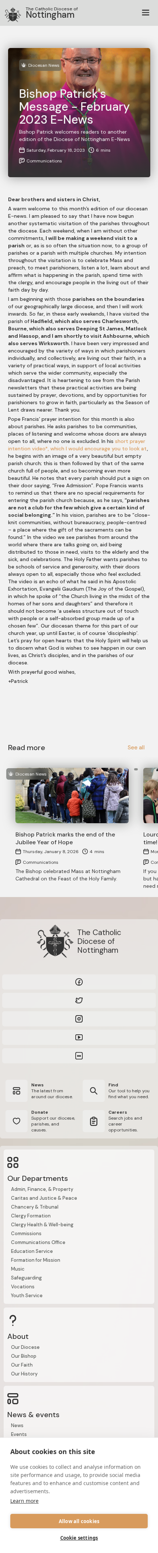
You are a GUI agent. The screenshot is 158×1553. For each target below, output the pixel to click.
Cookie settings (79, 1538)
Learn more (24, 1500)
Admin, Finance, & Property (42, 1189)
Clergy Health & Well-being (42, 1225)
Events (19, 1434)
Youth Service (27, 1295)
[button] (145, 13)
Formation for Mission (35, 1260)
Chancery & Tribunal (34, 1207)
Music (18, 1269)
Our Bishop (23, 1356)
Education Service (32, 1251)
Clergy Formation (31, 1216)
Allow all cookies (79, 1521)
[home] (9, 13)
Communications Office (38, 1242)
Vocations (23, 1287)
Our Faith (22, 1365)
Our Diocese (25, 1347)
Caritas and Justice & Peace (44, 1198)
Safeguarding (26, 1278)
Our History (24, 1374)
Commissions (26, 1233)
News (17, 1425)
